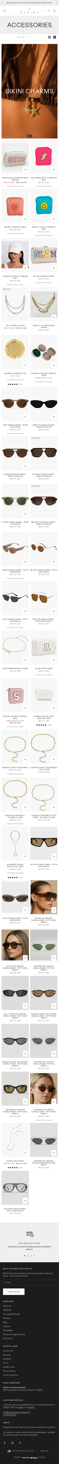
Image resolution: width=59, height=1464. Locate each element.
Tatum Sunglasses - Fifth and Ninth (43, 865)
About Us (7, 1306)
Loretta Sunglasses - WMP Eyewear (44, 426)
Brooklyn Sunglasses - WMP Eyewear (44, 523)
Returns (6, 1355)
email (20, 1407)
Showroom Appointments (14, 1334)
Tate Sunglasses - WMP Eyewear (15, 426)
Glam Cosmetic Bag (43, 276)
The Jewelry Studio (11, 1314)
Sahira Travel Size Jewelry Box (44, 717)
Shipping (7, 1359)
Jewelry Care (9, 1367)
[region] (29, 1240)
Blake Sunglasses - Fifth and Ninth (43, 571)
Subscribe (13, 1292)
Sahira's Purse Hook (15, 373)
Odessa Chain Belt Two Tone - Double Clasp (43, 816)
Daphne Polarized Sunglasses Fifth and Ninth (44, 1163)
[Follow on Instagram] (12, 1443)
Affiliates (7, 1310)
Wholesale (7, 1330)
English (44, 1451)
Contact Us (8, 1351)
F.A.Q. (5, 1363)
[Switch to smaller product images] (54, 37)
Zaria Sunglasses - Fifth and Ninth (15, 571)
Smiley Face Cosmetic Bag (44, 228)
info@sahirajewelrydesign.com (16, 1412)
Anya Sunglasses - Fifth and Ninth (15, 919)
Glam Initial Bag (44, 668)
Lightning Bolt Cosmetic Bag (43, 179)
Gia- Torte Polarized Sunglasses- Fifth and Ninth (15, 1016)
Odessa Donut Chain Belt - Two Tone (43, 768)
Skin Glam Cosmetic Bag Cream (15, 179)
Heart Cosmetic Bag (15, 227)
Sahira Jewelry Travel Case (43, 374)
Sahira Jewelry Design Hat (15, 277)
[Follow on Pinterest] (20, 1443)
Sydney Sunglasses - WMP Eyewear (43, 475)
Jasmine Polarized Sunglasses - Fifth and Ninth (43, 1112)
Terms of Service (10, 1375)
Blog (5, 1322)
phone (31, 1407)
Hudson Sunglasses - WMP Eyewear (15, 475)
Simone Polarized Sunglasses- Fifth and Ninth (15, 1112)
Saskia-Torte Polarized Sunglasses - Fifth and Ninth (44, 1016)
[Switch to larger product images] (49, 37)
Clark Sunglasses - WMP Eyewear (15, 523)
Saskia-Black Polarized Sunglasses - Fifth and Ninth (15, 1064)
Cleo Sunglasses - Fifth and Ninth (15, 620)
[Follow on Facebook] (4, 1443)
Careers (6, 1326)
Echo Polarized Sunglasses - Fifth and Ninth (15, 968)
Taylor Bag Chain (15, 325)
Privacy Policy (9, 1371)
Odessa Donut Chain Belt (15, 767)
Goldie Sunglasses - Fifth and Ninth (44, 620)
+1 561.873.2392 (9, 1415)
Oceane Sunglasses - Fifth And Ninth (15, 1210)
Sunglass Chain (15, 1161)
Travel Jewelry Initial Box (15, 717)
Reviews (6, 1318)
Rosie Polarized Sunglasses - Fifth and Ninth (43, 920)
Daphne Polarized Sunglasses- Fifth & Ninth (43, 968)
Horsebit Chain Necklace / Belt (15, 865)
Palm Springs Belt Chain (15, 668)
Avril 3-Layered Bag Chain (44, 326)
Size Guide (8, 1338)
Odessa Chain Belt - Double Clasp (15, 816)
